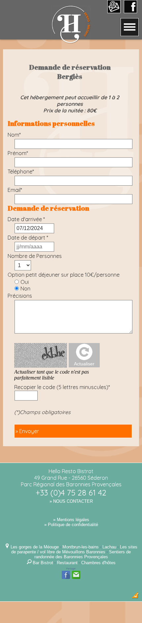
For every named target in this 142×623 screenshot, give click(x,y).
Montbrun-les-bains (80, 546)
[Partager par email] (76, 578)
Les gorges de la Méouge (35, 546)
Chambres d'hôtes (98, 562)
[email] (114, 11)
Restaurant (67, 562)
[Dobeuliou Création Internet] (135, 596)
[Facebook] (130, 11)
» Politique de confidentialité (71, 524)
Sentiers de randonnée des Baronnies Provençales (82, 554)
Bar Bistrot (43, 562)
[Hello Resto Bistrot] (71, 41)
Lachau (109, 546)
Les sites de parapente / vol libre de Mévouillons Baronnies (74, 549)
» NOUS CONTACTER (71, 501)
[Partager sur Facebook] (66, 578)
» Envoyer (27, 431)
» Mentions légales (71, 519)
